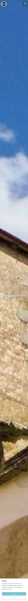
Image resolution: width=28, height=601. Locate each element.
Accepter (14, 593)
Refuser (14, 598)
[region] (14, 590)
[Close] (26, 580)
